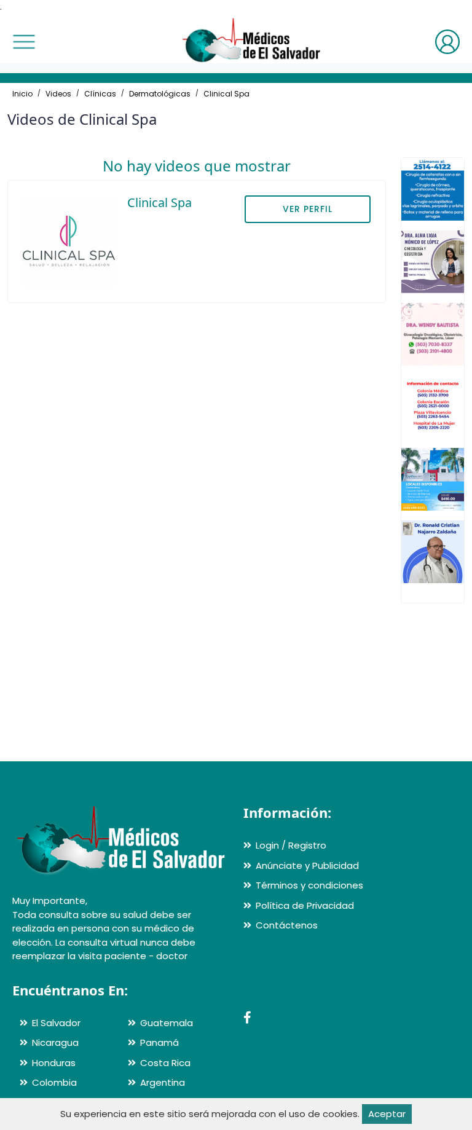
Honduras (54, 1062)
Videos (58, 93)
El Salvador (56, 1022)
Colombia (54, 1082)
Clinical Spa (226, 93)
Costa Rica (165, 1062)
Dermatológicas (160, 93)
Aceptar (387, 1113)
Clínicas (100, 93)
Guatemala (166, 1022)
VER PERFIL (307, 209)
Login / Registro (291, 845)
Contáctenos (287, 925)
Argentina (162, 1082)
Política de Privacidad (305, 905)
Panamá (159, 1042)
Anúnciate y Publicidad (307, 865)
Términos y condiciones (309, 885)
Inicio (22, 93)
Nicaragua (55, 1042)
